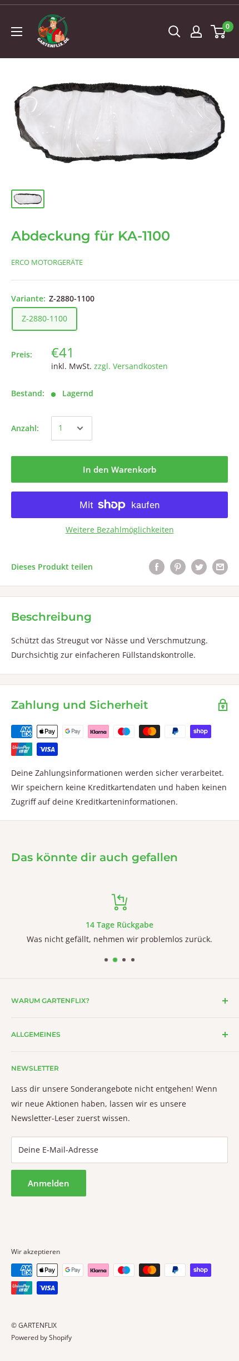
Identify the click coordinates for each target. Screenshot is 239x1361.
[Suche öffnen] (174, 31)
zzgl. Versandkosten (131, 366)
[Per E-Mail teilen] (220, 567)
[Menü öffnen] (16, 31)
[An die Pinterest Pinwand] (178, 567)
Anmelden (48, 1183)
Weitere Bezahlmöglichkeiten (120, 529)
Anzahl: (25, 428)
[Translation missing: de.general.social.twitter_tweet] (199, 567)
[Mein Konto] (196, 31)
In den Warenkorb (119, 469)
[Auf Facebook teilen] (157, 567)
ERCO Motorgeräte (47, 262)
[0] (219, 31)
